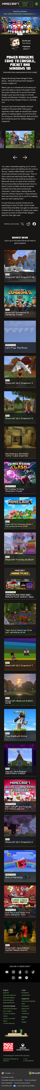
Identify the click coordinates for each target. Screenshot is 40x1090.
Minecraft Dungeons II (9, 995)
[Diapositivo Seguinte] (25, 157)
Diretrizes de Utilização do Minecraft (10, 1060)
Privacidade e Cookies (8, 1077)
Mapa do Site (25, 1008)
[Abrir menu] (36, 4)
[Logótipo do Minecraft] (10, 4)
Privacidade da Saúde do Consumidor (12, 1080)
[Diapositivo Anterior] (15, 157)
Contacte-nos (25, 1013)
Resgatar (24, 1022)
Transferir (24, 1011)
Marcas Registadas (7, 1083)
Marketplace (25, 993)
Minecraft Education (9, 1002)
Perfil (23, 1019)
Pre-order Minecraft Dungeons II (19, 14)
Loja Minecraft (26, 995)
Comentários (25, 1006)
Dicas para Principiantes (28, 1001)
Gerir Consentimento (29, 1060)
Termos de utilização (30, 1080)
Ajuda (23, 1004)
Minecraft (6, 993)
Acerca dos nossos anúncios (22, 1083)
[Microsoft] (34, 1073)
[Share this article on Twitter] (22, 224)
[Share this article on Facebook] (34, 224)
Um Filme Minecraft (8, 1023)
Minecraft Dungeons (9, 998)
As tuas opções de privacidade (25, 1085)
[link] (7, 972)
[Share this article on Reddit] (28, 224)
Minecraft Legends (8, 1000)
